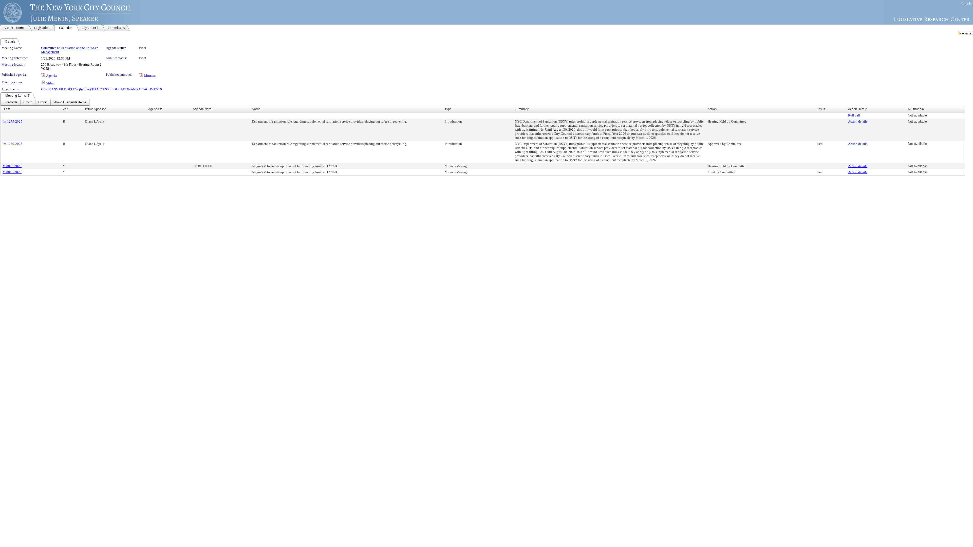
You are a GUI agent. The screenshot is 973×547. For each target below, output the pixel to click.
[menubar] (45, 102)
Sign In (967, 3)
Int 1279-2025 (12, 121)
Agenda (51, 75)
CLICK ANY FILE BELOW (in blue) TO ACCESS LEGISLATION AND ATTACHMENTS (101, 89)
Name (256, 109)
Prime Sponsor (95, 109)
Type (448, 109)
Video (50, 83)
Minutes (150, 75)
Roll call (854, 115)
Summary (522, 109)
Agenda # (155, 109)
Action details (857, 121)
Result (821, 109)
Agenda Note (202, 109)
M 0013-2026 (12, 166)
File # (6, 109)
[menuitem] (10, 102)
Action (712, 109)
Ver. (65, 109)
